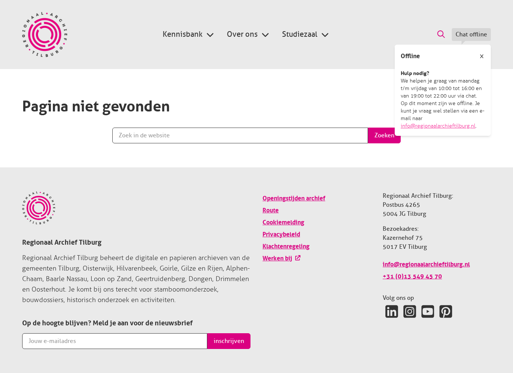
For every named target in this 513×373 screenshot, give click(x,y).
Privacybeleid (281, 233)
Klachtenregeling (286, 245)
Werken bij (277, 257)
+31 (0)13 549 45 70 (412, 275)
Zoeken (384, 135)
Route (271, 209)
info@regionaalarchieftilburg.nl (438, 126)
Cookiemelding (283, 221)
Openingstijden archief (294, 197)
